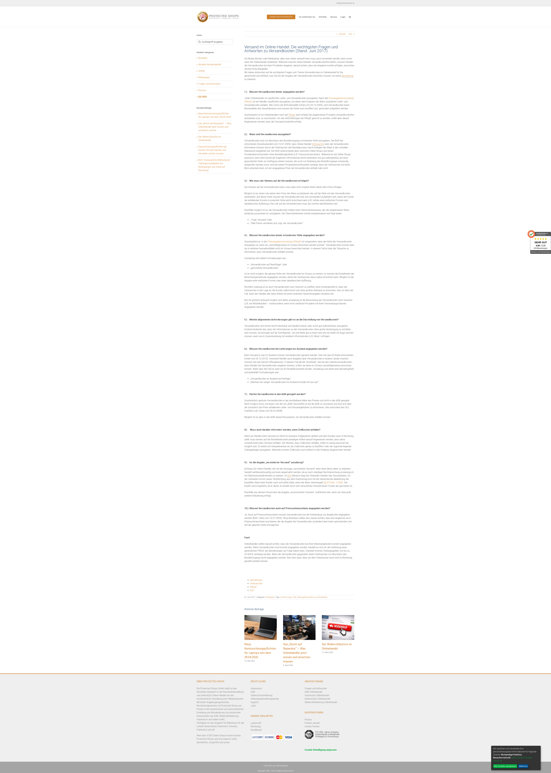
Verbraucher (318, 144)
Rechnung (256, 726)
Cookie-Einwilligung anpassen (321, 749)
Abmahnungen (286, 597)
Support (255, 702)
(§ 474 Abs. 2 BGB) (333, 482)
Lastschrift (256, 723)
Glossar (202, 90)
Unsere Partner (312, 726)
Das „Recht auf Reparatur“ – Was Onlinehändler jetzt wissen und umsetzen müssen (296, 652)
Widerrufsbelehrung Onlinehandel (321, 702)
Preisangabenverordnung (306, 597)
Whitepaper (270, 597)
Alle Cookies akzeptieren (505, 766)
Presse (308, 719)
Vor (350, 34)
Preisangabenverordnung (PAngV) (284, 241)
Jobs (253, 705)
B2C (290, 475)
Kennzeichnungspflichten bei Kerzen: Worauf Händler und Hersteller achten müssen (212, 150)
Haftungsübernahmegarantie (265, 698)
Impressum (256, 688)
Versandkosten (322, 597)
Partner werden (312, 723)
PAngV (292, 114)
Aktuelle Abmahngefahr (209, 64)
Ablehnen (523, 766)
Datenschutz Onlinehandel (317, 698)
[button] (350, 16)
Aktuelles (202, 58)
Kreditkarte (256, 730)
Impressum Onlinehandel (317, 695)
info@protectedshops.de (345, 3)
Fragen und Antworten (209, 83)
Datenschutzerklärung (261, 695)
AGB (294, 597)
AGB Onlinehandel (313, 692)
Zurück (342, 34)
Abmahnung (347, 75)
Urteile (201, 71)
